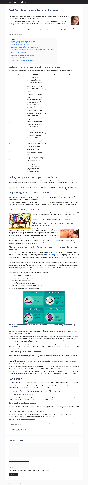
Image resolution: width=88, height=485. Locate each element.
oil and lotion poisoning (66, 344)
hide (17, 39)
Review (11, 427)
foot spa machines (55, 240)
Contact (41, 2)
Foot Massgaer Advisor (18, 2)
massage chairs (44, 240)
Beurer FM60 (73, 384)
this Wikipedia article (28, 259)
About (35, 2)
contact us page (35, 33)
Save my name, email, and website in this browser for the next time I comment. (30, 470)
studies (33, 331)
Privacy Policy (65, 483)
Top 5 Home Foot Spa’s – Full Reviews (18, 429)
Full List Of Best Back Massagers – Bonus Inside (20, 430)
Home (30, 2)
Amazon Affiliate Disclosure (75, 483)
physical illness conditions (52, 254)
